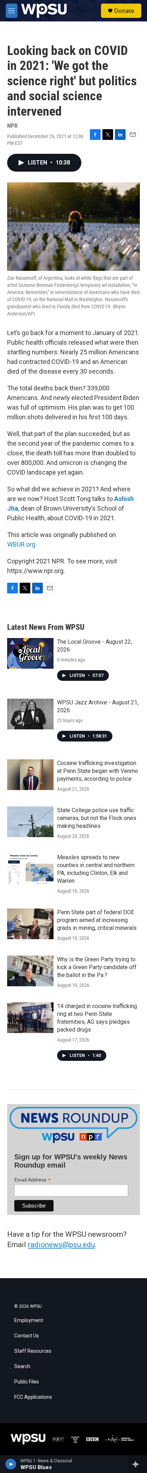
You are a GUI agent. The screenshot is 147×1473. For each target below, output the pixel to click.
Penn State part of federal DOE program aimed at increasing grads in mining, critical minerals (97, 920)
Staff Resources (32, 1351)
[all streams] (137, 1464)
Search (22, 1366)
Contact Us (26, 1335)
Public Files (26, 1382)
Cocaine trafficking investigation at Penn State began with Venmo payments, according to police (97, 771)
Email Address (32, 1179)
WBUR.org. (22, 544)
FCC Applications (33, 1397)
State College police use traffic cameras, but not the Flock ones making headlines (96, 818)
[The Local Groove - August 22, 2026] (30, 653)
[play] (10, 1464)
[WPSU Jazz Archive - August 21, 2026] (30, 714)
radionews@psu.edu (61, 1244)
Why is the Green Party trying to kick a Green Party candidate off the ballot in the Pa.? (97, 967)
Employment (28, 1320)
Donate (124, 10)
